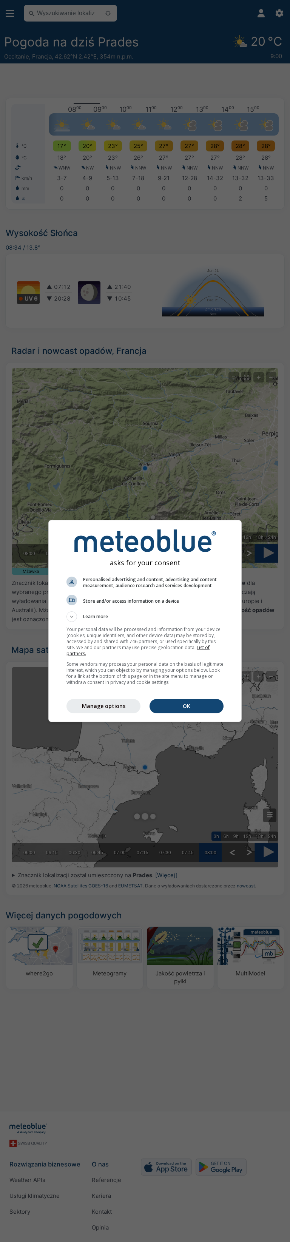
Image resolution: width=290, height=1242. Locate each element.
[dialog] (145, 621)
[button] (145, 616)
